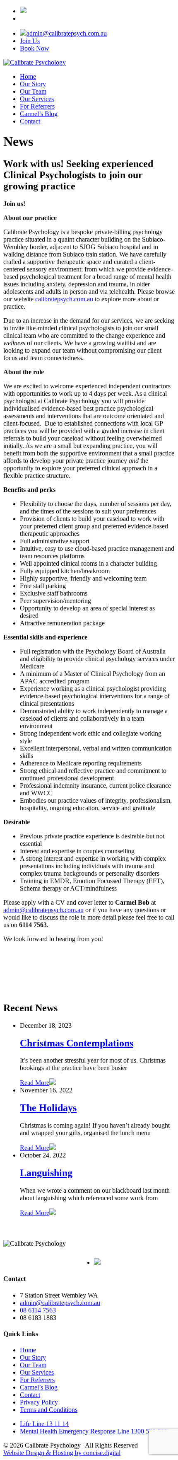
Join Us (30, 40)
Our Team (33, 91)
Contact (30, 121)
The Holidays (48, 1107)
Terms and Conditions (48, 1409)
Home (28, 76)
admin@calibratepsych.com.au (66, 33)
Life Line (44, 1423)
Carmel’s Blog (39, 113)
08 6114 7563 (38, 1310)
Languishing (46, 1172)
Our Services (37, 98)
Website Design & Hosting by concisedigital (61, 1452)
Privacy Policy (39, 1402)
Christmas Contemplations (76, 1043)
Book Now (34, 48)
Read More (34, 1082)
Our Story (33, 83)
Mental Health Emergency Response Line (93, 1431)
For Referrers (37, 106)
